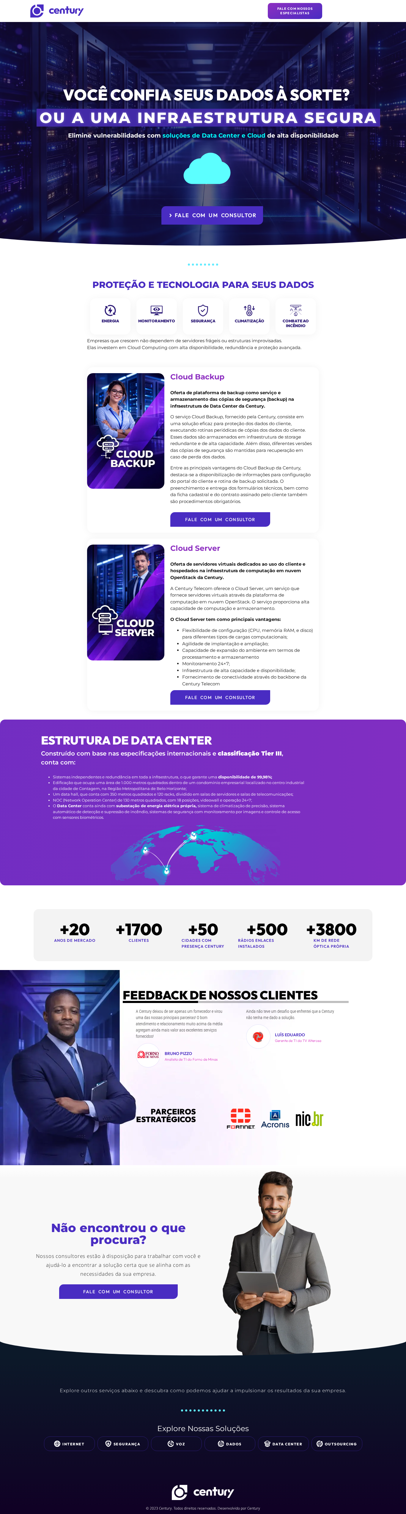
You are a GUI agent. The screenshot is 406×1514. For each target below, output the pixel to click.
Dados (234, 1444)
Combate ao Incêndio (296, 323)
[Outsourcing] (320, 1444)
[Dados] (221, 1444)
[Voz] (171, 1444)
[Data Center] (267, 1444)
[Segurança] (203, 310)
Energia (110, 320)
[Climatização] (249, 310)
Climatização (249, 320)
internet (73, 1444)
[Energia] (110, 310)
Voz (180, 1444)
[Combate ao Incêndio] (296, 310)
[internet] (57, 1444)
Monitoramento (156, 320)
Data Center (288, 1444)
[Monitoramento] (157, 310)
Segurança (203, 320)
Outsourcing (341, 1444)
